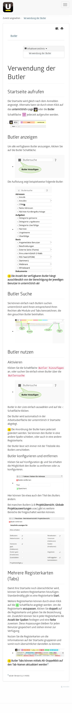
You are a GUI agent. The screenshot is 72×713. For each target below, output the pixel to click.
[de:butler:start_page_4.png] (33, 229)
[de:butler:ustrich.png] (35, 109)
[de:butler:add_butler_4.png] (39, 483)
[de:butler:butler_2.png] (24, 115)
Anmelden (66, 687)
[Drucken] (62, 28)
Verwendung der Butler (35, 18)
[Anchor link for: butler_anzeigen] (39, 136)
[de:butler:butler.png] (39, 653)
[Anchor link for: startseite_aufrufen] (46, 91)
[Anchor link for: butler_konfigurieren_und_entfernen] (59, 455)
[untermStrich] (9, 7)
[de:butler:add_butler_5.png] (36, 541)
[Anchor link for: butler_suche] (34, 293)
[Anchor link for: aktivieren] (24, 362)
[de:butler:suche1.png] (39, 331)
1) (48, 664)
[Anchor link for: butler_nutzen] (35, 351)
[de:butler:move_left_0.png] (63, 407)
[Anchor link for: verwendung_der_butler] (28, 76)
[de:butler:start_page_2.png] (27, 124)
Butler (14, 36)
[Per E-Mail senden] (57, 28)
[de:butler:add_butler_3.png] (39, 166)
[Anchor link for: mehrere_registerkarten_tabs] (21, 578)
